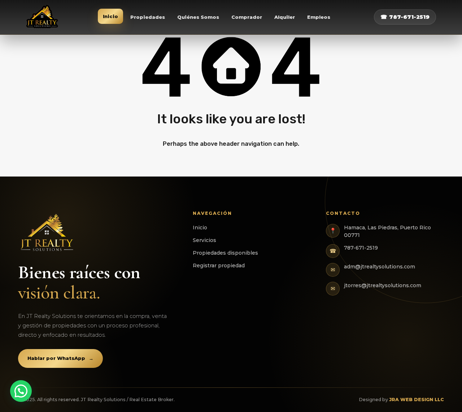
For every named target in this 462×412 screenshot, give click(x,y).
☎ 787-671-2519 (405, 16)
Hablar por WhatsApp (60, 358)
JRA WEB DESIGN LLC (416, 399)
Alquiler (284, 17)
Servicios (204, 240)
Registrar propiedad (219, 265)
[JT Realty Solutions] (42, 17)
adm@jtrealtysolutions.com (379, 266)
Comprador (246, 17)
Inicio (110, 16)
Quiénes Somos (198, 17)
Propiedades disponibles (225, 253)
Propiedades (147, 17)
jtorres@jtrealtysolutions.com (382, 285)
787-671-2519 (361, 248)
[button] (21, 391)
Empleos (318, 17)
